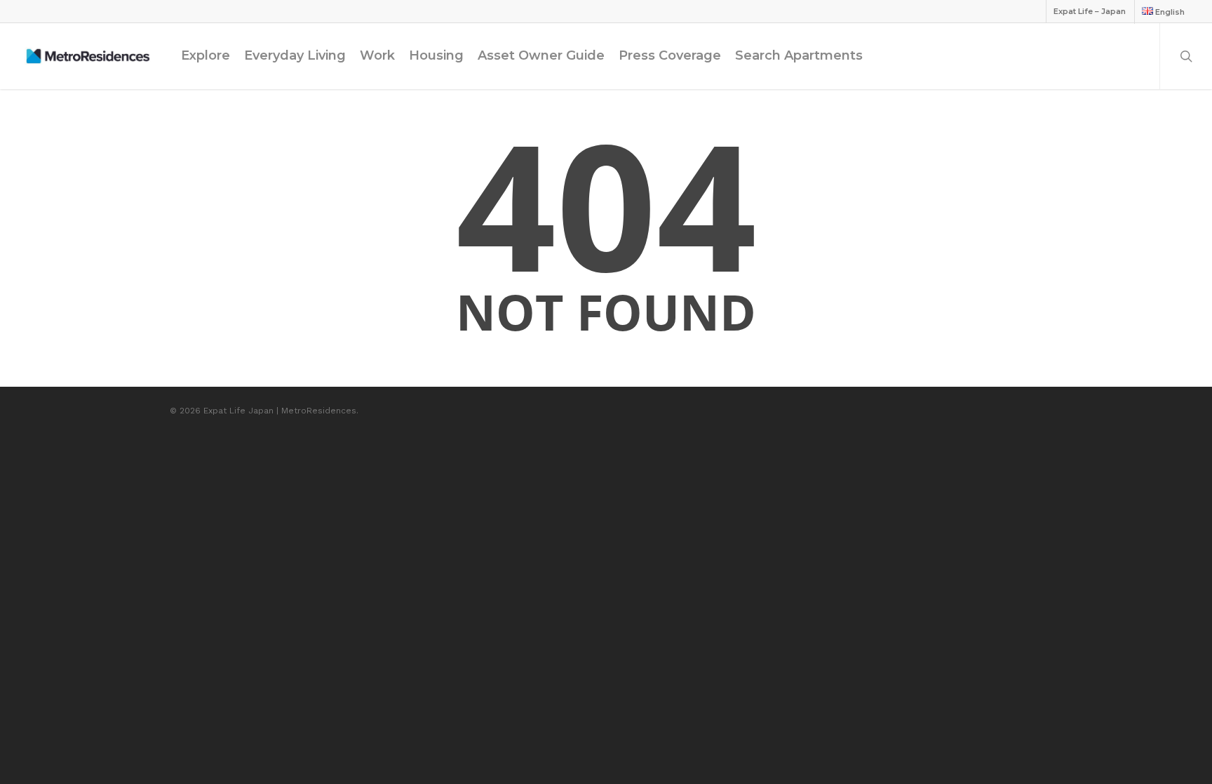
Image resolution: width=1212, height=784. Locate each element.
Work (377, 55)
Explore (205, 55)
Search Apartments (799, 55)
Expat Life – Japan (1089, 11)
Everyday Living (295, 55)
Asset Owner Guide (541, 55)
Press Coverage (670, 55)
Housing (436, 55)
